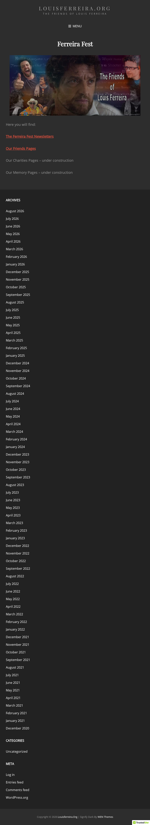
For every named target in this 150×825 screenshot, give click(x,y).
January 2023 (15, 538)
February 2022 (16, 622)
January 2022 (15, 629)
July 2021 (12, 675)
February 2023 (16, 530)
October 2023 (16, 470)
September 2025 (18, 295)
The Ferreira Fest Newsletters (30, 136)
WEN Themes (105, 817)
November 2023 (17, 462)
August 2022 (15, 576)
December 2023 (17, 454)
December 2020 (17, 728)
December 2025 (17, 272)
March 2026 (14, 249)
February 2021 (16, 713)
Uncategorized (17, 751)
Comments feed (17, 790)
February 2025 (16, 348)
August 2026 (15, 211)
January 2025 (15, 355)
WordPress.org (17, 797)
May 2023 (13, 508)
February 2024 (16, 439)
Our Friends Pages (21, 148)
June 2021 (13, 682)
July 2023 (12, 492)
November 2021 (17, 644)
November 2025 (17, 279)
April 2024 (13, 424)
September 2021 (18, 660)
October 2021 (16, 652)
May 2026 (13, 234)
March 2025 (14, 340)
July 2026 (12, 218)
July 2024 (12, 401)
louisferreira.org (75, 8)
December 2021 (17, 637)
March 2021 (14, 705)
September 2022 (18, 568)
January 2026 (15, 264)
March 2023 (14, 523)
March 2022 (14, 614)
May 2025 (13, 325)
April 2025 (13, 333)
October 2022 (16, 561)
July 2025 (12, 310)
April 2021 (13, 698)
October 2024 (16, 378)
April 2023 (13, 515)
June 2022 (13, 591)
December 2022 (17, 546)
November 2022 (17, 553)
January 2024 (15, 447)
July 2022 (12, 584)
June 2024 (13, 409)
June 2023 (13, 500)
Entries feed (14, 782)
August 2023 (15, 485)
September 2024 (18, 386)
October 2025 (16, 287)
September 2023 (18, 477)
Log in (10, 775)
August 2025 (15, 302)
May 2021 (13, 690)
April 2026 (13, 241)
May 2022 (13, 599)
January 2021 (15, 721)
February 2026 (16, 257)
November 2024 (17, 371)
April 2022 (13, 606)
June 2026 (13, 226)
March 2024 (14, 431)
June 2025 (13, 317)
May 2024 (13, 416)
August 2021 (15, 667)
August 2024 (15, 393)
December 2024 (17, 363)
